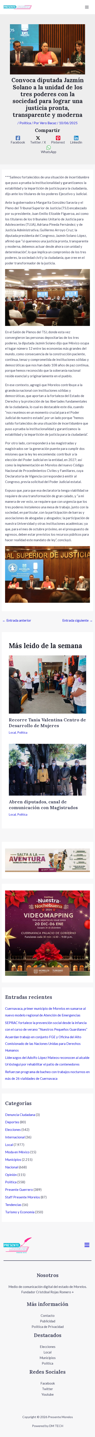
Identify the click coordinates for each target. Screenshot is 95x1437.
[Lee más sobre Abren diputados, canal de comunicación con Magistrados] (47, 769)
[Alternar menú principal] (87, 7)
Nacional (11, 1167)
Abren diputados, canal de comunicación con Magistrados (43, 804)
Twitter (47, 1389)
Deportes (12, 1122)
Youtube (48, 1394)
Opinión (11, 1175)
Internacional (15, 1137)
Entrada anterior (16, 620)
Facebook (47, 1383)
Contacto (48, 1315)
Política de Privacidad (48, 1327)
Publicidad (47, 1321)
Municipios (13, 1160)
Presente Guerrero (19, 1190)
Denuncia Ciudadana (20, 1115)
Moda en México (17, 1152)
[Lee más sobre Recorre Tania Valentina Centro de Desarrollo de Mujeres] (47, 684)
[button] (87, 1245)
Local (12, 732)
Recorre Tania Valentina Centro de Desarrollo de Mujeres (47, 722)
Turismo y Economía (19, 1212)
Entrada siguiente (77, 620)
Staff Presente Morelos (22, 1197)
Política (25, 123)
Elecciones (13, 1130)
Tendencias (13, 1205)
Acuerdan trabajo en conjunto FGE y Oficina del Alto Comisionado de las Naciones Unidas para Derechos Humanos (43, 1043)
